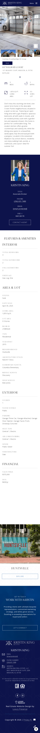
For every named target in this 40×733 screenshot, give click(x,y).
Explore (20, 576)
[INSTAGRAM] (23, 695)
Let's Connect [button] (20, 628)
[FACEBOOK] (17, 695)
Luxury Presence (20, 709)
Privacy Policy (29, 720)
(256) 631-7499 (20, 201)
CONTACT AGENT (20, 222)
